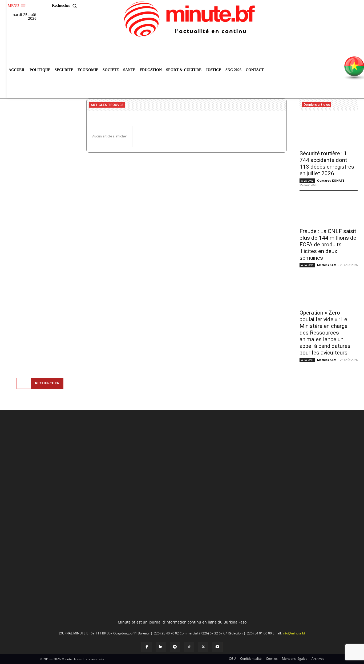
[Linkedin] (161, 647)
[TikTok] (189, 647)
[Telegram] (175, 647)
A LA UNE (307, 180)
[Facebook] (146, 647)
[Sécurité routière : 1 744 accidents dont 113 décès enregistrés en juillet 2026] (329, 131)
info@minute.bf (293, 633)
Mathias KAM (326, 265)
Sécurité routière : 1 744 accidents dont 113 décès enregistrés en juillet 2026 (327, 163)
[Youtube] (217, 647)
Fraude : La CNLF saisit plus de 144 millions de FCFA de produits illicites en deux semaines (328, 244)
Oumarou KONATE (330, 180)
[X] (203, 647)
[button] (65, 5)
